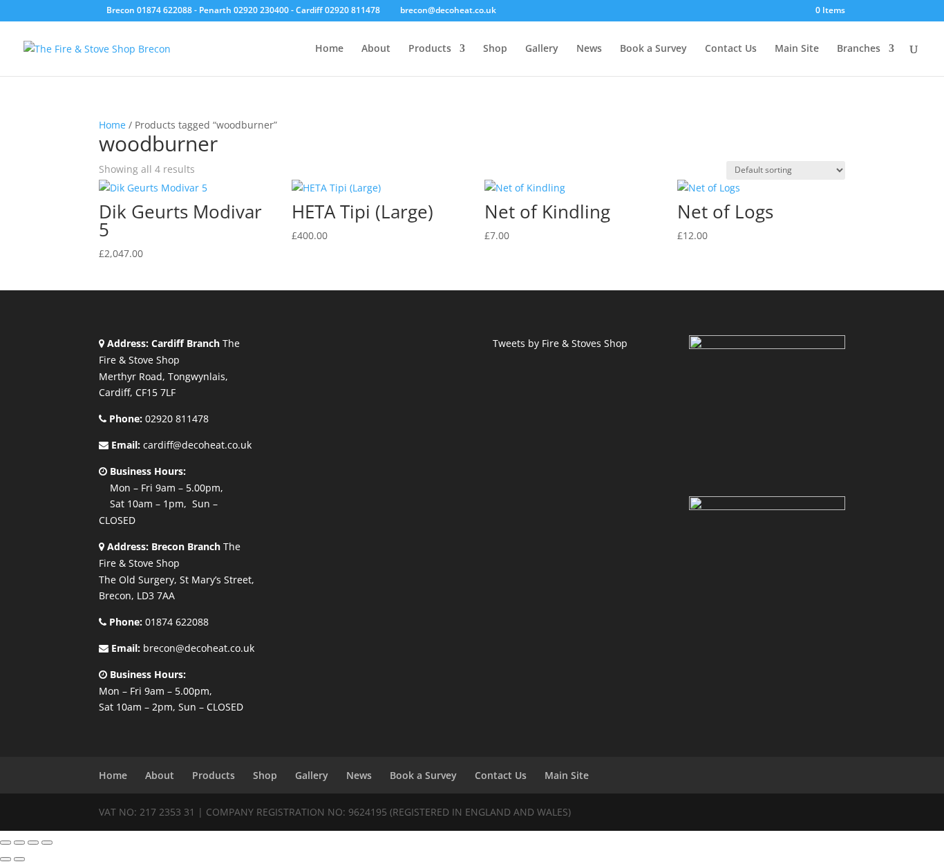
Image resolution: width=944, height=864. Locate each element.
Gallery (541, 49)
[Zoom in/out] (5, 842)
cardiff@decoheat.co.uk (197, 444)
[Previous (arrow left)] (5, 859)
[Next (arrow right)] (19, 859)
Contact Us (731, 49)
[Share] (33, 842)
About (375, 49)
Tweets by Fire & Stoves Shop (560, 343)
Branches (858, 49)
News (589, 49)
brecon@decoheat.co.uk (198, 648)
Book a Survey (653, 49)
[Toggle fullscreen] (19, 842)
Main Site (797, 49)
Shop (495, 49)
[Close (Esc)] (47, 842)
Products (429, 49)
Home (329, 49)
